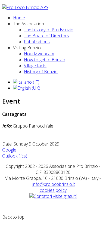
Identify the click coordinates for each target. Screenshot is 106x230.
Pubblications (37, 42)
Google (9, 150)
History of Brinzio (41, 72)
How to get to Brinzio (44, 60)
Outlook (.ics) (14, 156)
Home (19, 18)
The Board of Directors (46, 36)
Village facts (35, 66)
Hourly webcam (39, 54)
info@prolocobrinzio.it (53, 184)
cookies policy (53, 190)
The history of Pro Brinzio (48, 30)
